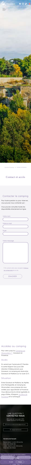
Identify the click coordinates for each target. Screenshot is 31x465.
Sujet (4, 231)
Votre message (8, 241)
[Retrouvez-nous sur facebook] (20, 4)
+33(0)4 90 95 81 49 (16, 429)
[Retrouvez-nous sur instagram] (23, 4)
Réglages (20, 462)
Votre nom (6, 216)
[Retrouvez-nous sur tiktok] (26, 4)
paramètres (16, 458)
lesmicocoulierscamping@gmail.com (16, 424)
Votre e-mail (7, 223)
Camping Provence (9, 167)
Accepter (11, 462)
